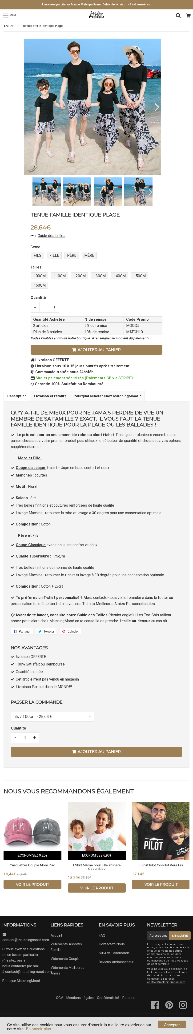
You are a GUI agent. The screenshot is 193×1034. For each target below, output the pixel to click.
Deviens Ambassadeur (116, 962)
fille (54, 255)
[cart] (188, 15)
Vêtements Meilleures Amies (67, 970)
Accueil (8, 26)
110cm (60, 276)
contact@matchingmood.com (25, 940)
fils (37, 255)
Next (157, 106)
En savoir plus (38, 1028)
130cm (100, 276)
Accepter (172, 1024)
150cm (140, 276)
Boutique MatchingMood (21, 981)
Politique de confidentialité (167, 962)
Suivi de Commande (114, 953)
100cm (40, 276)
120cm (80, 276)
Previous (28, 106)
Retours (128, 998)
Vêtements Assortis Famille (66, 947)
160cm (40, 285)
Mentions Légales (80, 998)
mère (89, 255)
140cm (120, 276)
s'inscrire (180, 935)
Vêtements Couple (65, 959)
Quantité (38, 297)
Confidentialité (108, 998)
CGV (59, 998)
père (71, 255)
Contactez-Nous (112, 944)
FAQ (102, 935)
